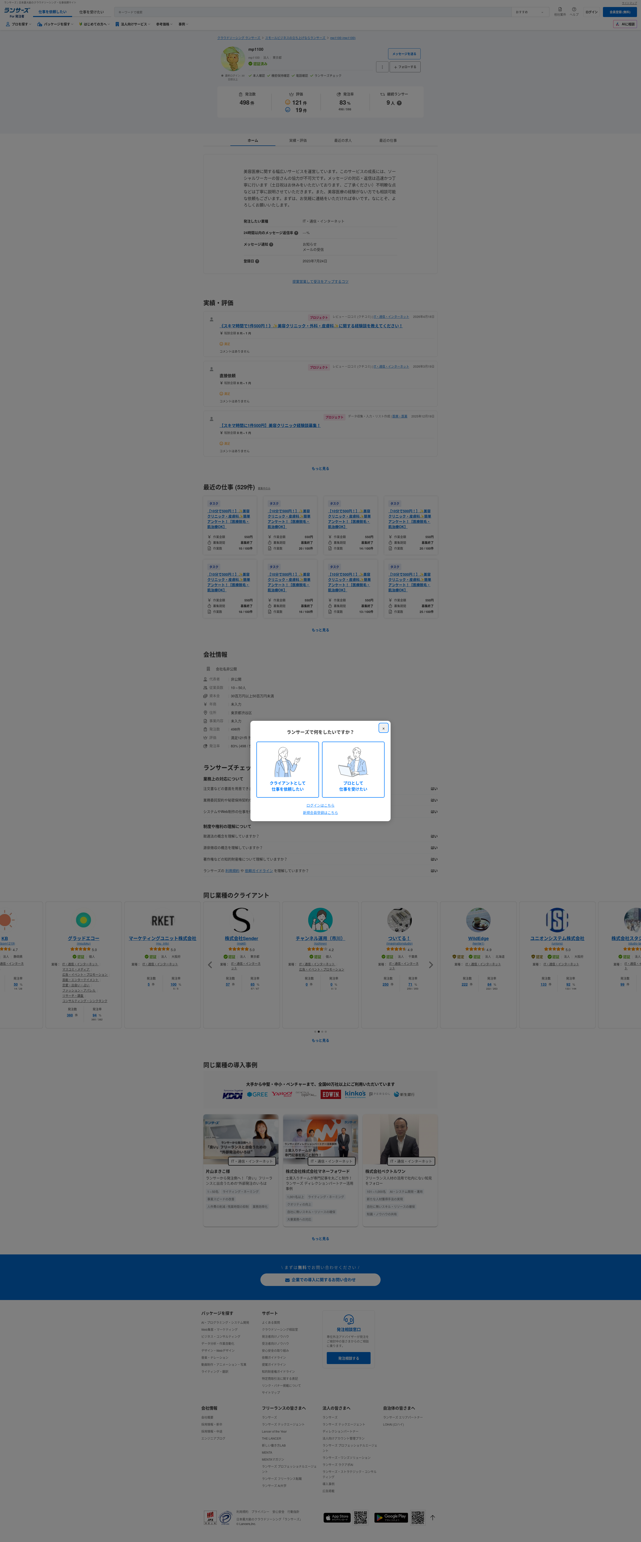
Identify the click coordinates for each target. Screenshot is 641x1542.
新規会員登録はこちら (320, 812)
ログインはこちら (320, 805)
